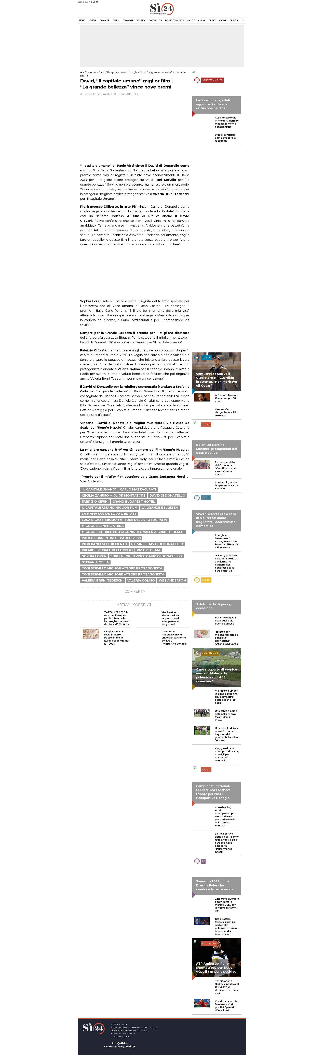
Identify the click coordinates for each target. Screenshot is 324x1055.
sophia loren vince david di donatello (146, 556)
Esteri (116, 20)
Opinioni (234, 20)
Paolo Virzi (130, 538)
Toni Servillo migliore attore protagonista (123, 574)
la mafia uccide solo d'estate (109, 514)
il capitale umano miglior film (109, 508)
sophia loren (94, 556)
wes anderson (172, 580)
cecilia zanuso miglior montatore (113, 495)
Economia (128, 20)
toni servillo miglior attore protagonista (122, 568)
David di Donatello (167, 495)
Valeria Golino (141, 580)
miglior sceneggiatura (103, 526)
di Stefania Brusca (90, 94)
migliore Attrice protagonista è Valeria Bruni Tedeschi (133, 532)
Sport (212, 20)
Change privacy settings (120, 1046)
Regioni (92, 20)
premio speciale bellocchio (107, 550)
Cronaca (104, 20)
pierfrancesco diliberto (104, 544)
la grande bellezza (159, 508)
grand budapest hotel (133, 501)
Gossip (152, 20)
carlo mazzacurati (138, 489)
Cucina (222, 20)
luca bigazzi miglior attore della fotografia (124, 520)
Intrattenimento (174, 20)
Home (82, 20)
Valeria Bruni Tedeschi (102, 580)
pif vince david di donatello (157, 544)
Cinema (202, 20)
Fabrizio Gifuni (95, 501)
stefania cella (95, 562)
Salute (191, 20)
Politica (141, 20)
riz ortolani (148, 550)
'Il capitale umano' (99, 489)
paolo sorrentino (99, 538)
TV (160, 20)
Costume (90, 72)
